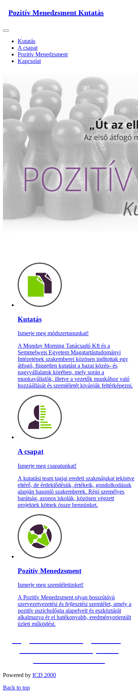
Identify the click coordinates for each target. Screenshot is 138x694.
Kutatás (26, 41)
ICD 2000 (44, 675)
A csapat (28, 48)
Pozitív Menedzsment (43, 54)
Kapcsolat (29, 61)
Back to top (16, 687)
